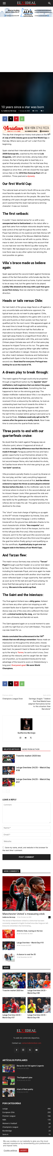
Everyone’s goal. (19, 665)
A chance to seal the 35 (26, 954)
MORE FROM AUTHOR (30, 749)
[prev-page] (4, 791)
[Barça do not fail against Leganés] (8, 1068)
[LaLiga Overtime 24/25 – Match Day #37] (8, 782)
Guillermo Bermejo (9, 111)
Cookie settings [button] (10, 1150)
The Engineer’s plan (24, 1078)
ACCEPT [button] (23, 1150)
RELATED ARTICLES (11, 749)
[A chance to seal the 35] (8, 957)
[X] (10, 118)
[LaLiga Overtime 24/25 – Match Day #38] (8, 770)
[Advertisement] (26, 44)
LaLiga (5, 773)
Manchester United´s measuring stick (23, 913)
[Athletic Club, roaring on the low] (8, 934)
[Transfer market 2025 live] (8, 758)
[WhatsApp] (21, 118)
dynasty (31, 176)
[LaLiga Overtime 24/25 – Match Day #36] (39, 1005)
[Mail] (27, 737)
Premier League (8, 910)
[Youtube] (36, 1050)
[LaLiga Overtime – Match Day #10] (8, 945)
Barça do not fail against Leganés (30, 1066)
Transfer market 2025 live (28, 755)
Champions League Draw (12, 699)
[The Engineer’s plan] (8, 1080)
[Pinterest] (16, 118)
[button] (4, 3)
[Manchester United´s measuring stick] (26, 893)
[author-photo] (26, 724)
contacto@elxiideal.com (31, 1043)
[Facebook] (4, 118)
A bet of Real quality (25, 1089)
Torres (20, 652)
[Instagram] (21, 737)
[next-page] (7, 791)
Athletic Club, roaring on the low (30, 931)
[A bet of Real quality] (8, 1092)
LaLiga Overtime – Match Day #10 (30, 943)
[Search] (49, 3)
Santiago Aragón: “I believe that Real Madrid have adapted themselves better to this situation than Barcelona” (39, 704)
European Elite (7, 762)
